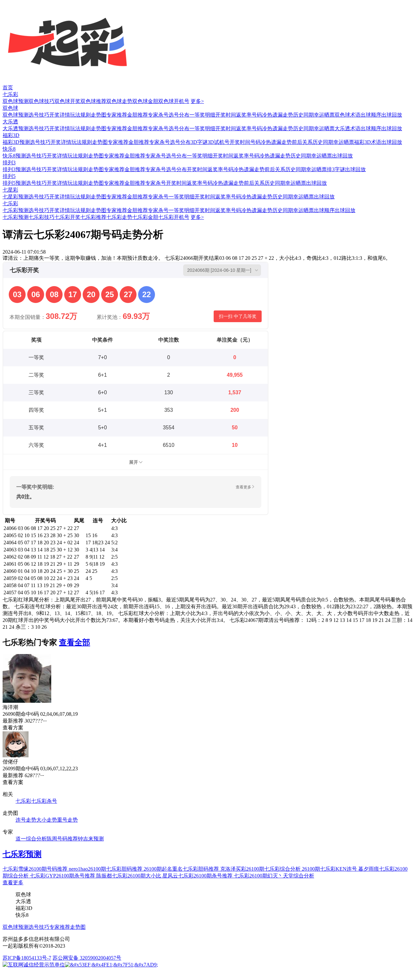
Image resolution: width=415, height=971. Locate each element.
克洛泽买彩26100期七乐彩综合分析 (261, 869)
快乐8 (9, 149)
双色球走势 (119, 101)
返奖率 (244, 115)
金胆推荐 (137, 115)
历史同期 (303, 115)
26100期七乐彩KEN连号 (330, 869)
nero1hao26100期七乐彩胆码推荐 (106, 869)
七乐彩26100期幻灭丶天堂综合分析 (274, 875)
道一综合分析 (31, 838)
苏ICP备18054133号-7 (27, 958)
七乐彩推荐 (93, 217)
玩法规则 (80, 115)
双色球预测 (16, 101)
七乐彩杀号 (44, 801)
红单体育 (10, 3)
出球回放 (391, 115)
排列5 (9, 176)
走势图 (98, 115)
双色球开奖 (67, 101)
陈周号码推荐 (62, 838)
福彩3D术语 (367, 142)
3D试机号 (219, 142)
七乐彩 (10, 94)
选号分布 (179, 115)
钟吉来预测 (91, 838)
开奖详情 (59, 115)
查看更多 (13, 882)
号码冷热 (262, 115)
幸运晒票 (324, 115)
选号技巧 (39, 115)
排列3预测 (14, 169)
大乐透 (10, 121)
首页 (8, 87)
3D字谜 (199, 142)
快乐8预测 (14, 155)
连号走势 (26, 820)
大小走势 (46, 820)
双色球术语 (348, 115)
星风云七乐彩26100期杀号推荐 (198, 875)
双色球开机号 (173, 101)
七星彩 (10, 190)
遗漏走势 (282, 115)
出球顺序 (371, 115)
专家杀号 (158, 115)
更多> (197, 101)
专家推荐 (116, 115)
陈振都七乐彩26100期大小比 (129, 875)
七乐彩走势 (119, 217)
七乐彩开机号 (173, 217)
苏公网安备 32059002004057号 (87, 958)
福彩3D (11, 135)
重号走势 (67, 820)
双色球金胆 (145, 101)
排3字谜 (336, 169)
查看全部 (74, 642)
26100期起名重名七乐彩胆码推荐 (182, 869)
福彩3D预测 (16, 142)
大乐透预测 (16, 128)
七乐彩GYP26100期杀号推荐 (63, 875)
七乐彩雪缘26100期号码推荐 (36, 869)
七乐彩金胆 (145, 217)
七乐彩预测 (16, 210)
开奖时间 (225, 115)
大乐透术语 (348, 128)
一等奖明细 (202, 115)
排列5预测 (14, 183)
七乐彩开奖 (67, 217)
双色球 (10, 108)
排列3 (9, 162)
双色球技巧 (41, 101)
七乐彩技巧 (41, 217)
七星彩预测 (16, 196)
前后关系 (302, 142)
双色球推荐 (93, 101)
